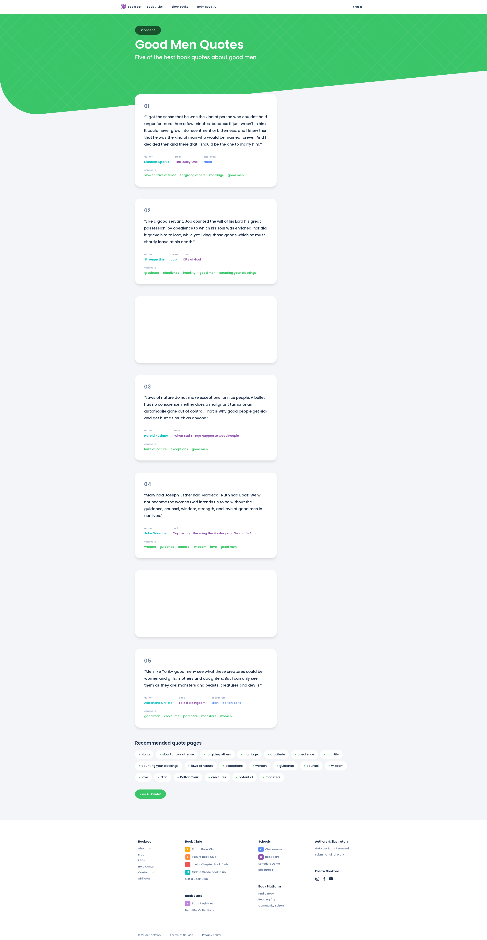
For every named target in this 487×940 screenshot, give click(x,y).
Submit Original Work (329, 854)
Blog (141, 854)
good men (236, 175)
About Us (144, 848)
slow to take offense (160, 175)
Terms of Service (181, 935)
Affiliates (144, 878)
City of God (192, 259)
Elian (215, 703)
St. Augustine (154, 259)
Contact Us (146, 872)
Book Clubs (155, 7)
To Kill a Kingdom (192, 703)
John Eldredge (155, 533)
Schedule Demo (269, 864)
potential (190, 716)
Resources (265, 870)
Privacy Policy (211, 935)
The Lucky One (186, 162)
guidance (167, 547)
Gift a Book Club (196, 879)
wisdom (200, 547)
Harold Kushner (156, 436)
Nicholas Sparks (156, 162)
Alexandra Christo (158, 703)
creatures (171, 716)
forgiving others (192, 175)
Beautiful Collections (199, 910)
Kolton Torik (231, 703)
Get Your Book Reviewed (332, 848)
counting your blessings (237, 273)
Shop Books (180, 7)
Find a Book (266, 893)
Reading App (267, 899)
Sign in (357, 7)
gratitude (151, 273)
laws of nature (155, 449)
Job (174, 259)
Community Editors (271, 905)
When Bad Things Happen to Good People (206, 436)
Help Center (146, 866)
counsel (184, 547)
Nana (208, 162)
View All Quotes (150, 794)
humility (189, 273)
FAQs (141, 860)
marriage (216, 175)
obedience (171, 273)
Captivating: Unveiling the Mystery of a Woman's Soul (214, 533)
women (150, 547)
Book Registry (206, 7)
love (213, 547)
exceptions (179, 449)
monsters (208, 716)
